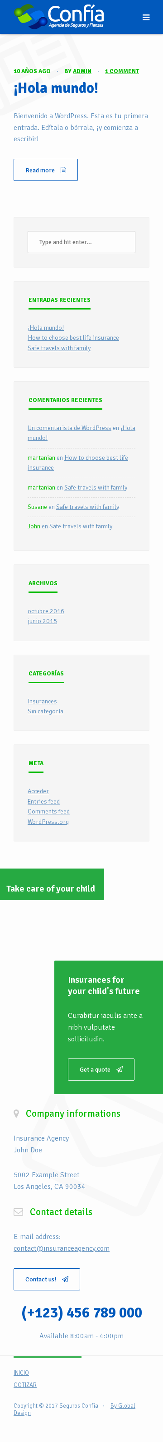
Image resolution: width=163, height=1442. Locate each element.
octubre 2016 (46, 611)
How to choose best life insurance (73, 338)
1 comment (122, 71)
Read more (40, 170)
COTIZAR (25, 1385)
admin (82, 71)
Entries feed (44, 801)
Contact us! (41, 1279)
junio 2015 (42, 621)
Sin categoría (45, 711)
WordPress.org (48, 822)
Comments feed (49, 811)
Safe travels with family (59, 348)
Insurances (42, 701)
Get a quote (96, 1069)
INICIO (21, 1373)
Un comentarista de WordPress (69, 428)
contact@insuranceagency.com (62, 1248)
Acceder (38, 791)
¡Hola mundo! (56, 88)
